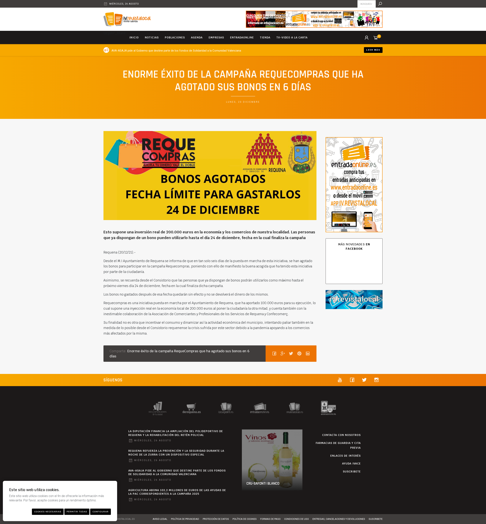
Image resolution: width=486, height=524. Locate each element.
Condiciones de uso (296, 519)
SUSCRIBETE (352, 471)
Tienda (265, 37)
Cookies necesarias (47, 511)
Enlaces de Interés (345, 455)
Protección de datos (216, 519)
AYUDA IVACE (351, 463)
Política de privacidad (185, 519)
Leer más (373, 50)
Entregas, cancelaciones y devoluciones (338, 519)
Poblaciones (175, 37)
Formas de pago (270, 519)
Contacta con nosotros (341, 435)
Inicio (134, 37)
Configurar (100, 511)
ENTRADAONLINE (242, 37)
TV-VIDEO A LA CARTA (292, 37)
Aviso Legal (160, 519)
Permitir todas (77, 511)
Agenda (197, 37)
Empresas (216, 37)
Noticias (152, 37)
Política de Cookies (245, 519)
